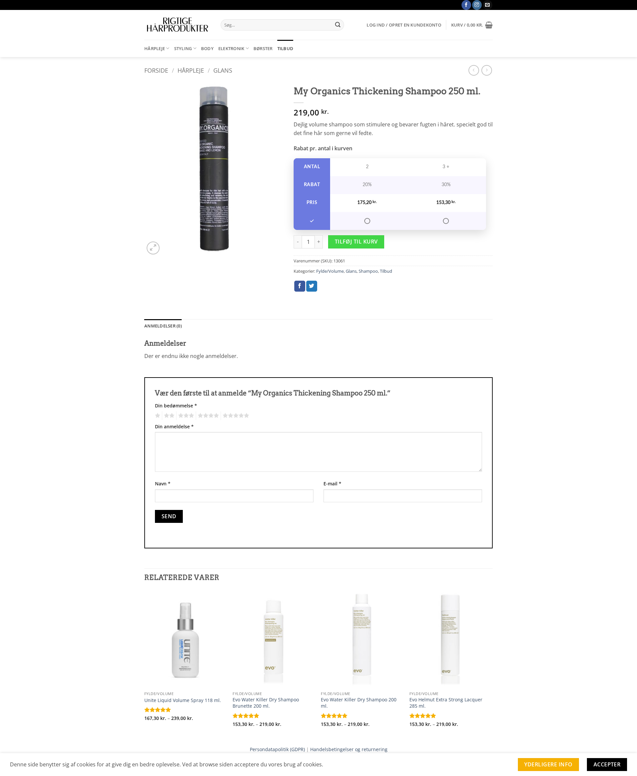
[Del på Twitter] (311, 286)
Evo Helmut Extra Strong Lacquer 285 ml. (445, 703)
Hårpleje (154, 48)
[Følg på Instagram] (477, 5)
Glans (222, 70)
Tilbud (285, 48)
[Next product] (473, 70)
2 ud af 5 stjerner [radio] (168, 415)
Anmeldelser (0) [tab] (163, 326)
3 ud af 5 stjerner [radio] (185, 415)
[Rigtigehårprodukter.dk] (177, 25)
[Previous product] (486, 70)
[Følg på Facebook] (466, 5)
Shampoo (368, 271)
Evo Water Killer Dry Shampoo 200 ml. (358, 703)
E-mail (332, 483)
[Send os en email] (487, 5)
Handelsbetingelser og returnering (349, 749)
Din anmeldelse (174, 426)
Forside (156, 70)
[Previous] (145, 664)
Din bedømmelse (176, 405)
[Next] (491, 664)
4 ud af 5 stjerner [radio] (207, 415)
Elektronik (231, 48)
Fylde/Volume (330, 271)
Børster (263, 48)
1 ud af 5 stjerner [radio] (156, 415)
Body (207, 48)
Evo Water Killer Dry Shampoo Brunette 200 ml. (266, 703)
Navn (163, 483)
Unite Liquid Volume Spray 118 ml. (182, 700)
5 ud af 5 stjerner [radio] (235, 415)
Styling (183, 48)
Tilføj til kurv (356, 241)
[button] (404, 25)
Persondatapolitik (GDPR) (277, 749)
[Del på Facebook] (299, 286)
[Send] (337, 25)
